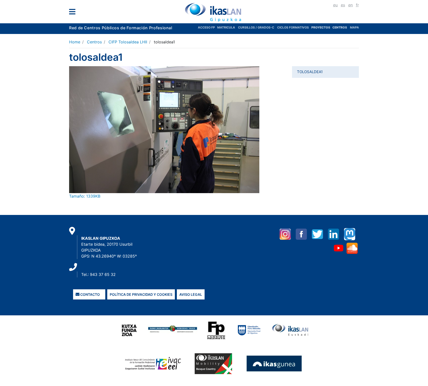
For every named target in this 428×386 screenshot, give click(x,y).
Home (74, 41)
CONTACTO (90, 294)
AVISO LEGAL (190, 294)
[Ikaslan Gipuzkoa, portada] (214, 12)
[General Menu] (73, 12)
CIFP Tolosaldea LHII (127, 41)
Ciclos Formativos (293, 27)
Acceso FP (207, 27)
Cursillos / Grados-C (256, 27)
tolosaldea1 (310, 71)
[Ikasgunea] (274, 363)
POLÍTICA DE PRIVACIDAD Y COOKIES (141, 294)
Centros (94, 41)
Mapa (354, 27)
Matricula (227, 27)
